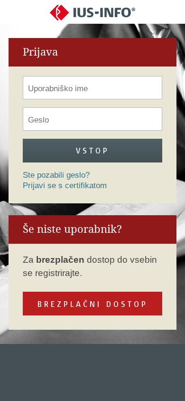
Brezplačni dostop (92, 304)
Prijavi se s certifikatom (65, 185)
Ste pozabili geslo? (56, 175)
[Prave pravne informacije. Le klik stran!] (92, 12)
